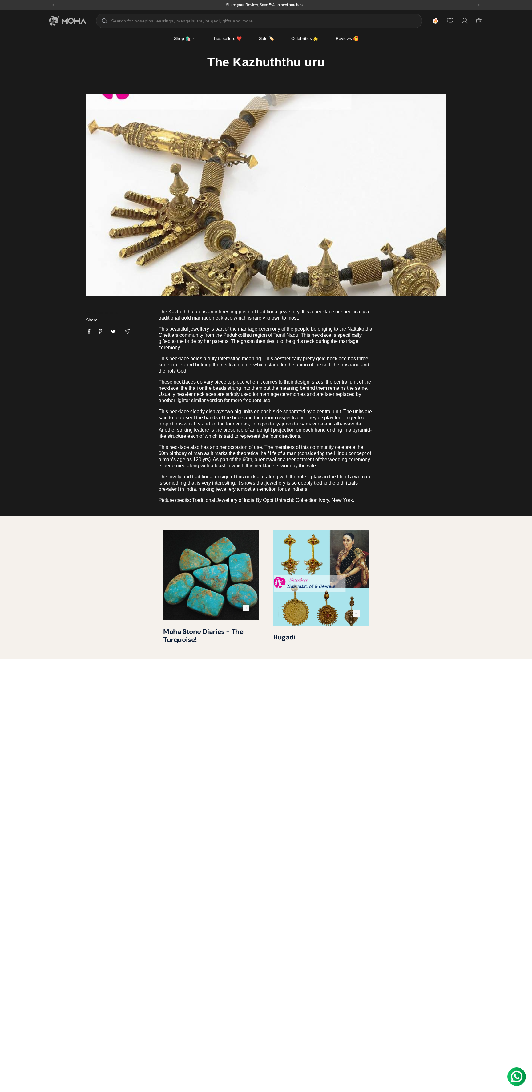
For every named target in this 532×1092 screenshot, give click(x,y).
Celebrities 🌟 (304, 38)
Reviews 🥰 (347, 38)
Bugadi (284, 637)
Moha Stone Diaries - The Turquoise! (203, 635)
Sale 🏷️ (266, 38)
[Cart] (479, 21)
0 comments (106, 312)
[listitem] (89, 331)
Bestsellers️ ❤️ (228, 38)
